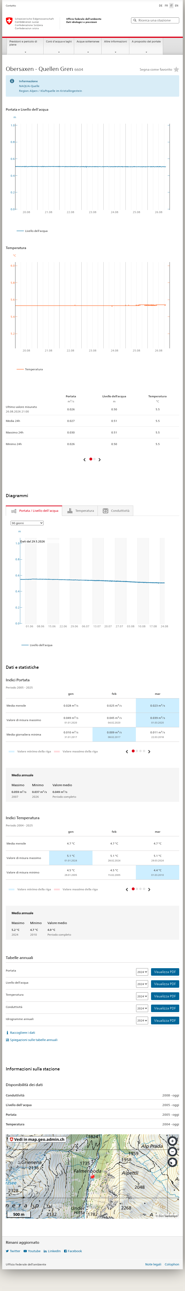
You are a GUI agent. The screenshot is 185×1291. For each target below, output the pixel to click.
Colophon (172, 1264)
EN (176, 5)
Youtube (34, 1251)
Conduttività (14, 1007)
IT (171, 5)
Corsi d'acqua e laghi (59, 41)
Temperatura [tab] (84, 511)
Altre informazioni (115, 41)
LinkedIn (54, 1251)
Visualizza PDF (165, 972)
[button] (85, 459)
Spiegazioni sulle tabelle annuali (34, 1040)
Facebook (75, 1251)
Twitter (15, 1251)
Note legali (153, 1264)
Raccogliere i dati (22, 1032)
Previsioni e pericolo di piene (23, 43)
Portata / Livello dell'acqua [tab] (38, 511)
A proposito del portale (146, 41)
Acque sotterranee (88, 41)
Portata (11, 970)
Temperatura (15, 994)
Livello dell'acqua (17, 982)
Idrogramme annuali (19, 1019)
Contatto (11, 5)
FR (166, 5)
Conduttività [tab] (120, 511)
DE (160, 5)
